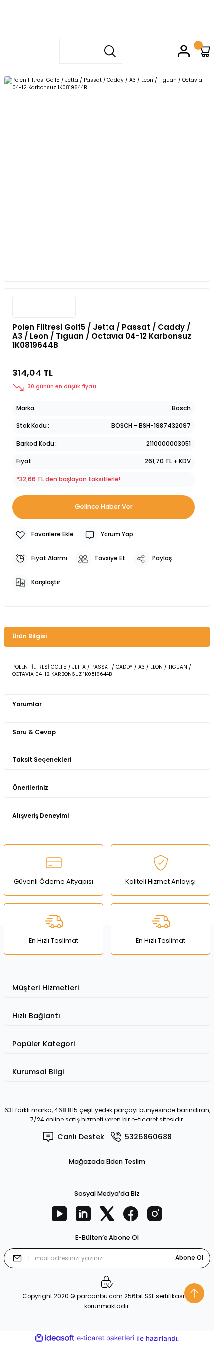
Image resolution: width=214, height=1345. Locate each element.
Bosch (181, 408)
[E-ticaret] (106, 1338)
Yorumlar (27, 704)
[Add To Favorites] (43, 535)
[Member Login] (184, 51)
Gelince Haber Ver (104, 506)
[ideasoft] (55, 1338)
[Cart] (204, 51)
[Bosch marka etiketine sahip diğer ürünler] (44, 307)
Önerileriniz (30, 788)
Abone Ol (189, 1258)
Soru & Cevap (34, 732)
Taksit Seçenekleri (41, 760)
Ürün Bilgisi (29, 636)
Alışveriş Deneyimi (40, 816)
